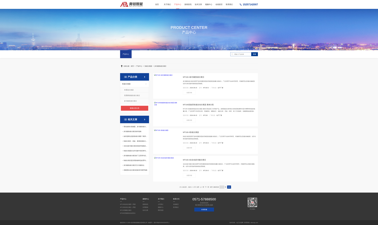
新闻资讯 (188, 4)
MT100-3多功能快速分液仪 (193, 77)
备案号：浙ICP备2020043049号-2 (158, 222)
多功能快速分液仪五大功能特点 (134, 165)
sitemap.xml (254, 222)
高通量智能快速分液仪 (132, 95)
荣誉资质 (160, 210)
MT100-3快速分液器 (191, 132)
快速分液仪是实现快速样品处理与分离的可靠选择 (135, 160)
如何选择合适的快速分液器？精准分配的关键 (135, 136)
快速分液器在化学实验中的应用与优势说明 (135, 151)
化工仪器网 (239, 222)
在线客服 (204, 209)
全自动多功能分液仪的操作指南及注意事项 (135, 146)
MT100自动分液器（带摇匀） (128, 205)
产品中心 (177, 4)
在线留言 (219, 4)
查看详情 (189, 92)
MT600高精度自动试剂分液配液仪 (128, 213)
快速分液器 (148, 66)
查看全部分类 (134, 108)
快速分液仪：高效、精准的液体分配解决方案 (135, 141)
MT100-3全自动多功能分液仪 (194, 160)
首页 (157, 4)
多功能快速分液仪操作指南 (132, 131)
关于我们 (167, 4)
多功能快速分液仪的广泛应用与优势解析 (135, 155)
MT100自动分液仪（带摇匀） (128, 207)
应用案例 (145, 207)
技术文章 (198, 4)
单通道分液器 (129, 90)
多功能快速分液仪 (160, 66)
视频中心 (208, 4)
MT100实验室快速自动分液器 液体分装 (198, 105)
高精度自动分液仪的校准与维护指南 (135, 170)
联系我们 (229, 4)
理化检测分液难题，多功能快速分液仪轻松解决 (135, 126)
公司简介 (160, 204)
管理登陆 (247, 222)
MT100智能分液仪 (125, 210)
